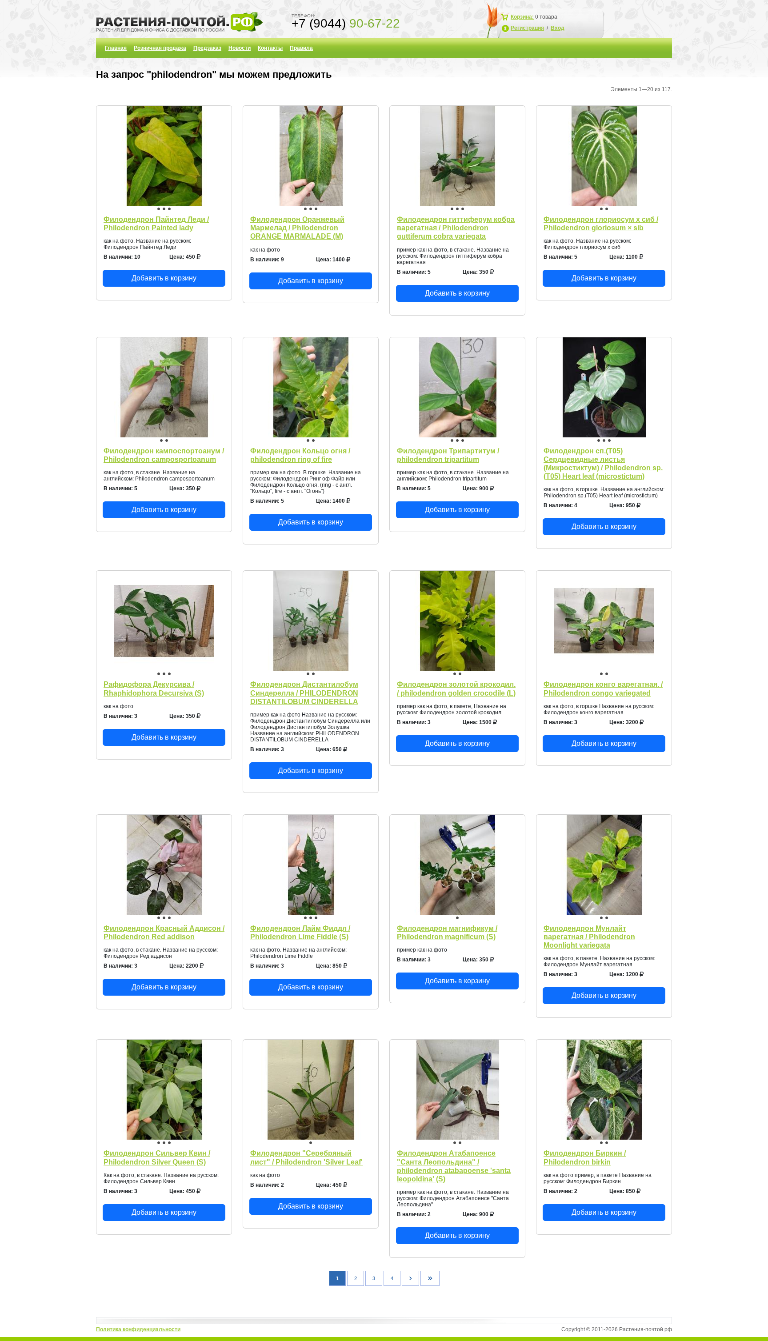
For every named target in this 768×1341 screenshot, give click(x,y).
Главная (116, 48)
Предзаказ (207, 48)
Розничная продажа (160, 48)
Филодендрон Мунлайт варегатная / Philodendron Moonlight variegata (589, 937)
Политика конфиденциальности (138, 1329)
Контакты (270, 48)
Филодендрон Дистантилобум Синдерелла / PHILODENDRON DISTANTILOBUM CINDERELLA (304, 693)
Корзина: (522, 17)
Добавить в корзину (164, 278)
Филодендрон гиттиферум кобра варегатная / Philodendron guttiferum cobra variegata (456, 228)
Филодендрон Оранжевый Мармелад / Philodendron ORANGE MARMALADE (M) (297, 228)
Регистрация (527, 28)
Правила (301, 48)
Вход (557, 28)
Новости (239, 48)
